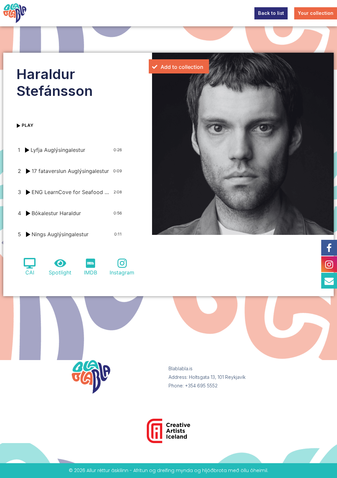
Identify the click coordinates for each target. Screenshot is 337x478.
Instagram (122, 272)
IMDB (90, 272)
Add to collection (182, 67)
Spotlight (60, 272)
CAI (29, 272)
